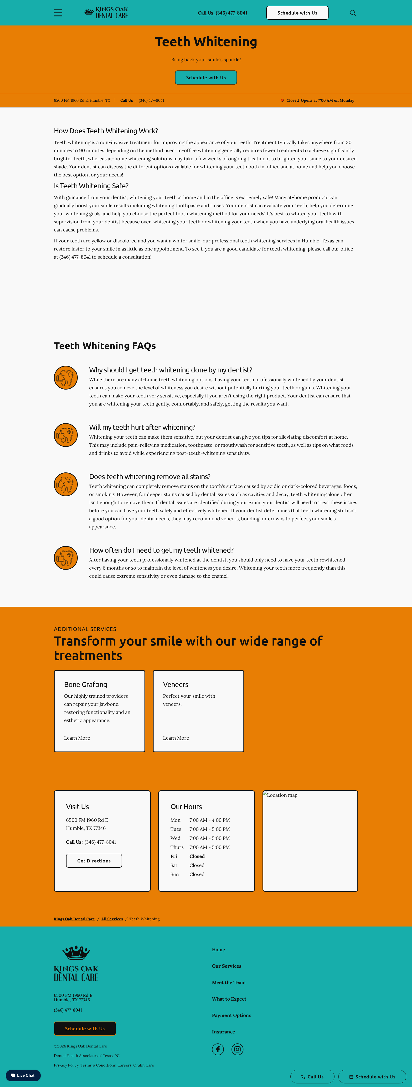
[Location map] (310, 841)
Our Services (227, 966)
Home (218, 949)
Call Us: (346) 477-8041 (222, 13)
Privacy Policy (66, 1065)
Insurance (223, 1032)
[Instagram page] (237, 1049)
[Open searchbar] (353, 13)
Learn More (77, 738)
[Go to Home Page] (105, 12)
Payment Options (231, 1015)
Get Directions (94, 860)
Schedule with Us (297, 13)
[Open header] (59, 13)
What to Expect (229, 999)
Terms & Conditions (98, 1065)
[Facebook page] (218, 1049)
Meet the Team (229, 982)
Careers (124, 1065)
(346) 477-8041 (151, 100)
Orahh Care (143, 1065)
